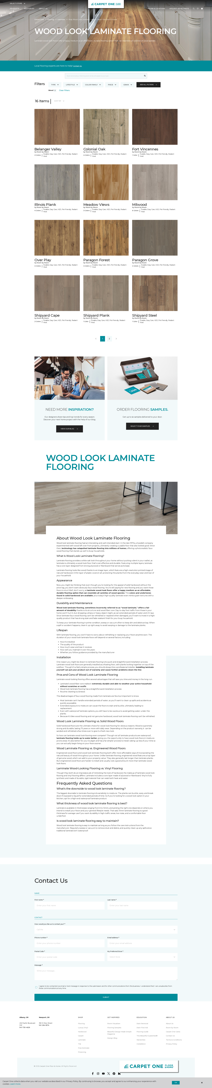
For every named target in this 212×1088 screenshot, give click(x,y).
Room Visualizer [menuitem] (113, 1024)
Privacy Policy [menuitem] (171, 1044)
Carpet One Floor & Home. (50, 1066)
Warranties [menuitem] (141, 1040)
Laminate (61, 19)
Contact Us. (77, 66)
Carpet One (39, 19)
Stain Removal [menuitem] (142, 1024)
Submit (106, 997)
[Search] (145, 76)
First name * (39, 900)
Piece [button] (110, 85)
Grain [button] (126, 85)
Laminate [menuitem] (82, 1040)
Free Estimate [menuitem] (83, 1048)
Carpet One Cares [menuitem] (173, 1032)
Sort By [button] (57, 101)
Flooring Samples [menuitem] (114, 1028)
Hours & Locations (156, 9)
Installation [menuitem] (141, 1044)
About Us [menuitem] (169, 1024)
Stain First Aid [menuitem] (142, 1028)
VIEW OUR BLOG (67, 429)
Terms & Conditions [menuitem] (174, 1040)
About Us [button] (43, 9)
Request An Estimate (179, 9)
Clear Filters (64, 90)
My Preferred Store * (115, 951)
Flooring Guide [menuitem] (142, 1032)
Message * (38, 965)
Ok (176, 1083)
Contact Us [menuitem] (170, 1036)
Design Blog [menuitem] (112, 1038)
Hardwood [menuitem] (82, 1032)
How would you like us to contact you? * (49, 924)
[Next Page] (116, 339)
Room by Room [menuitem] (172, 1028)
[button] (194, 8)
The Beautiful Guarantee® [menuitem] (147, 1036)
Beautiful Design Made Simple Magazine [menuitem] (119, 1033)
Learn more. (15, 1084)
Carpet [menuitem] (80, 1036)
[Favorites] (198, 8)
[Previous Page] (95, 339)
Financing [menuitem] (82, 1052)
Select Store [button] (16, 3)
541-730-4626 (24, 1027)
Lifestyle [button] (70, 85)
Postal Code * (39, 951)
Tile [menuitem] (79, 1044)
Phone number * (40, 937)
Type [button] (53, 85)
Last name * (111, 900)
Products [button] (14, 9)
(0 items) (202, 8)
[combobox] (104, 76)
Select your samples (140, 426)
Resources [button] (29, 9)
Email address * (113, 937)
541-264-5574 (44, 1025)
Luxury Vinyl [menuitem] (83, 1028)
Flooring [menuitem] (81, 1024)
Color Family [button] (91, 85)
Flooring (50, 19)
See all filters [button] (147, 85)
